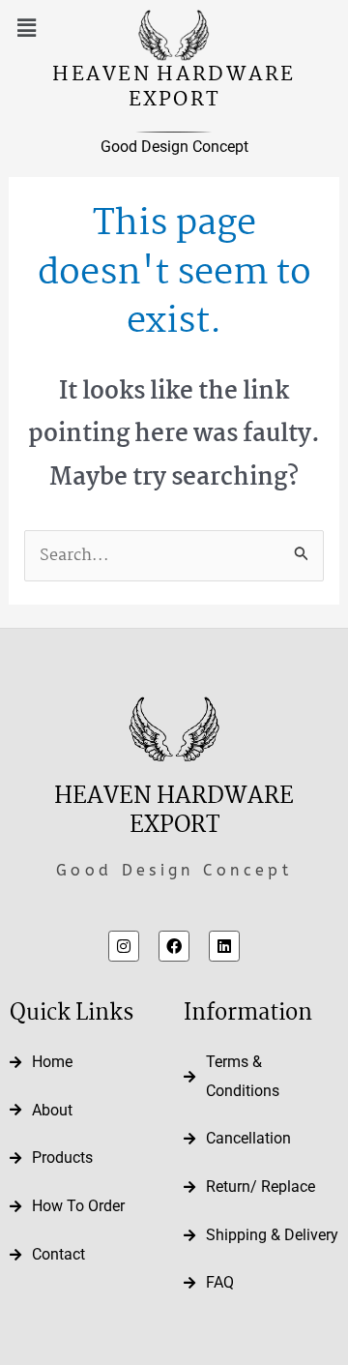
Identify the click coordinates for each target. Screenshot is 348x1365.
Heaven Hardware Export (174, 87)
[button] (26, 28)
